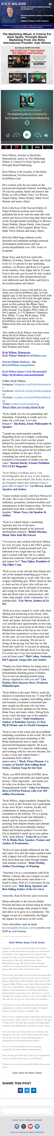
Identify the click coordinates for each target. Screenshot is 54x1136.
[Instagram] (23, 1126)
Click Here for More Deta (26, 1072)
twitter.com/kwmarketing (25, 403)
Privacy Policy (18, 1120)
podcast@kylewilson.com (19, 927)
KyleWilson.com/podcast (19, 365)
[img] (27, 123)
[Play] (27, 135)
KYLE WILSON (13, 4)
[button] (50, 3)
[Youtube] (30, 1126)
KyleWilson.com (37, 355)
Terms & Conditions (34, 1120)
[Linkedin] (37, 1126)
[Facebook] (17, 1126)
